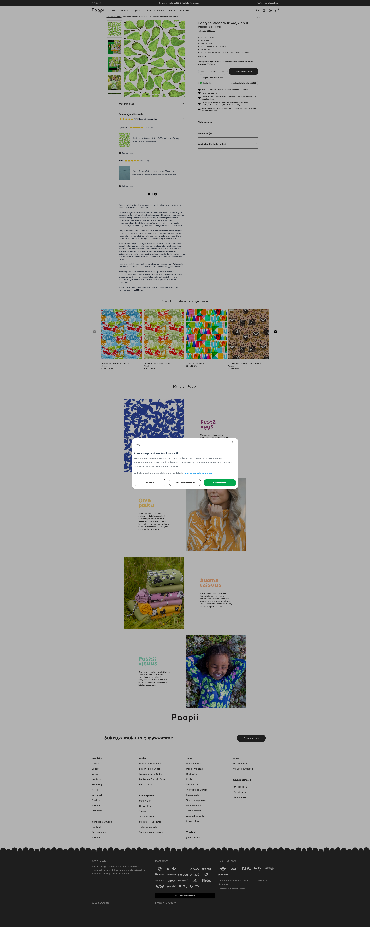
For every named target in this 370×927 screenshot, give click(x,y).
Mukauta (150, 482)
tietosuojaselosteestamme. (198, 472)
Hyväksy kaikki (220, 482)
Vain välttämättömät (185, 482)
